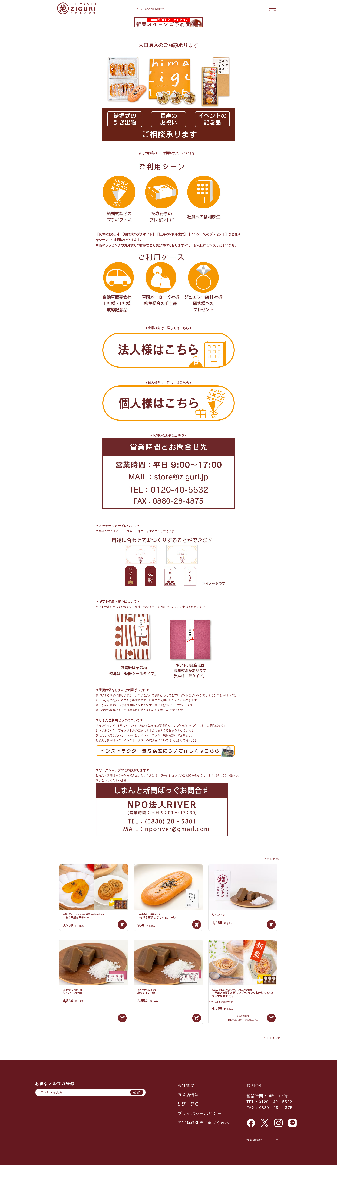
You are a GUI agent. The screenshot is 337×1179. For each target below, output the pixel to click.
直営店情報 (188, 1095)
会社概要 (186, 1085)
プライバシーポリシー (200, 1113)
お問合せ (255, 1085)
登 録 (136, 1092)
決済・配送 (188, 1104)
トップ (136, 9)
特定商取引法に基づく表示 (203, 1122)
